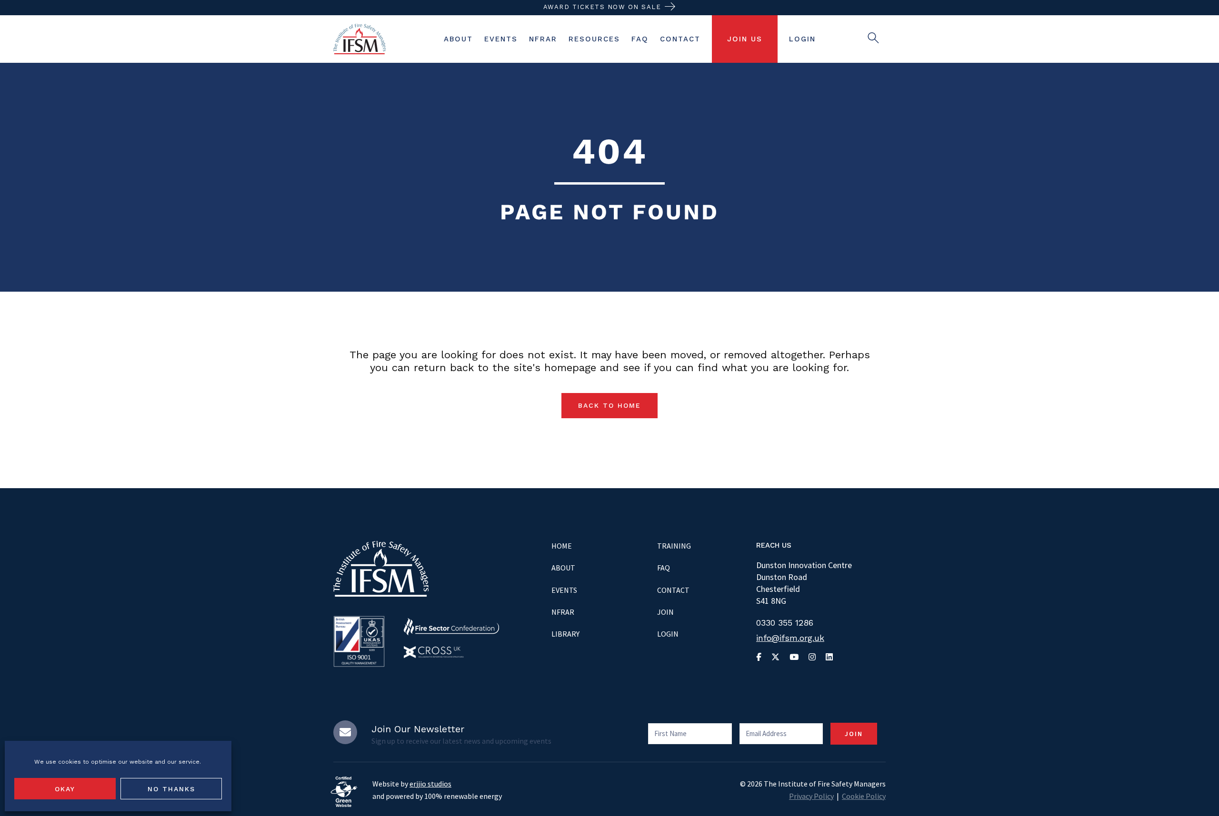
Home (561, 546)
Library (565, 634)
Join (665, 612)
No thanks (171, 789)
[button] (609, 405)
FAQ (663, 567)
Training (674, 546)
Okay (65, 789)
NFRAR (562, 612)
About (563, 567)
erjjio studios (430, 783)
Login (668, 634)
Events (564, 590)
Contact (673, 590)
